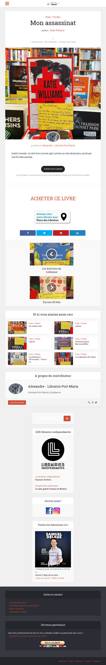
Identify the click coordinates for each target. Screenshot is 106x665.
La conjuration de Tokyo (85, 357)
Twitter (71, 661)
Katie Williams (57, 30)
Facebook (62, 661)
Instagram (96, 661)
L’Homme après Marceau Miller (82, 342)
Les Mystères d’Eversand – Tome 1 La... (38, 359)
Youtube (87, 661)
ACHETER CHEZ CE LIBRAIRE (53, 169)
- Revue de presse (16, 608)
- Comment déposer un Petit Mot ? (23, 605)
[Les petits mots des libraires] (53, 3)
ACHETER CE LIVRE (53, 198)
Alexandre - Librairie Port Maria (62, 42)
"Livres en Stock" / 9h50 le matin (49, 578)
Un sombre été (35, 326)
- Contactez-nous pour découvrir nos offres (27, 636)
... (53, 38)
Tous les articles (17, 402)
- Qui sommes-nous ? (17, 602)
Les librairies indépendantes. (47, 476)
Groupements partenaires (46, 485)
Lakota (78, 326)
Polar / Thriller (53, 17)
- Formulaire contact (17, 611)
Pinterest (79, 661)
